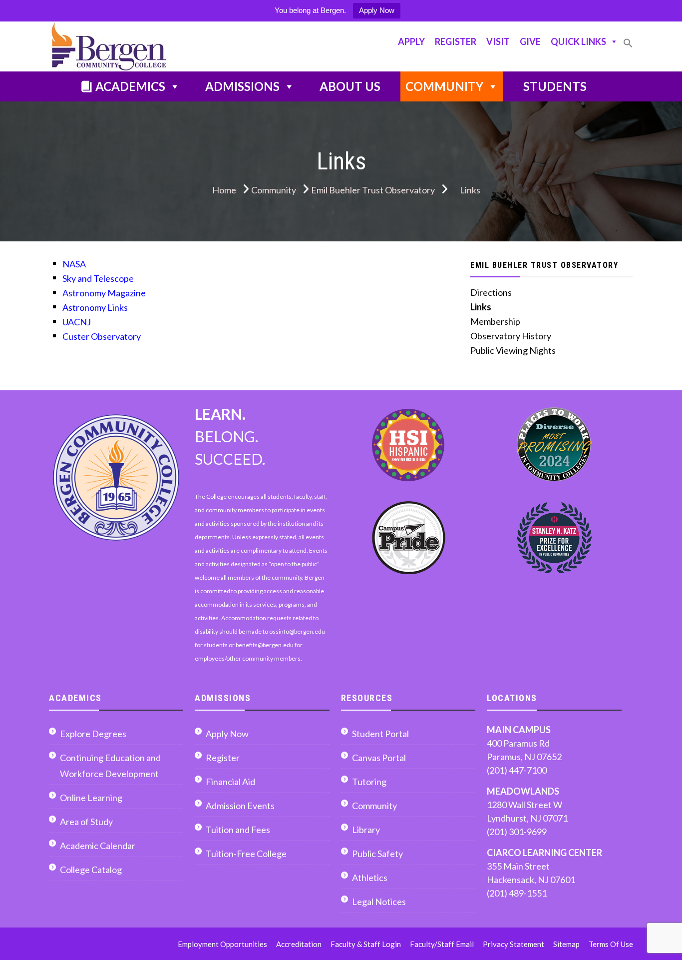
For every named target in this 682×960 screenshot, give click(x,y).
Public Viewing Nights (513, 350)
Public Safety (377, 853)
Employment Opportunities (222, 944)
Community (444, 86)
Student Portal (380, 733)
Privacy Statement (513, 944)
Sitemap (566, 944)
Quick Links (578, 41)
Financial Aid (230, 781)
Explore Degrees (93, 733)
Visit (498, 41)
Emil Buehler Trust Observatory (544, 265)
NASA (74, 263)
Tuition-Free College (246, 853)
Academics (130, 86)
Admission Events (240, 805)
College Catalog (91, 869)
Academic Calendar (97, 845)
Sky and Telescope (98, 278)
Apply (411, 41)
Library (366, 829)
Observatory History (510, 335)
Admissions (242, 86)
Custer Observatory (101, 336)
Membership (495, 321)
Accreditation (299, 944)
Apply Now (376, 10)
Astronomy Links (95, 307)
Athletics (369, 877)
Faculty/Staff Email (442, 944)
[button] (628, 47)
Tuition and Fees (238, 829)
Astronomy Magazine (104, 292)
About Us (350, 86)
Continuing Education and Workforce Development (110, 765)
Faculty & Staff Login (366, 944)
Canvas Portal (379, 757)
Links (480, 306)
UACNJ (76, 321)
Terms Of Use (611, 944)
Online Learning (91, 797)
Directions (491, 292)
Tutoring (369, 781)
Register (455, 41)
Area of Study (86, 821)
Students (555, 86)
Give (530, 41)
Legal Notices (379, 901)
